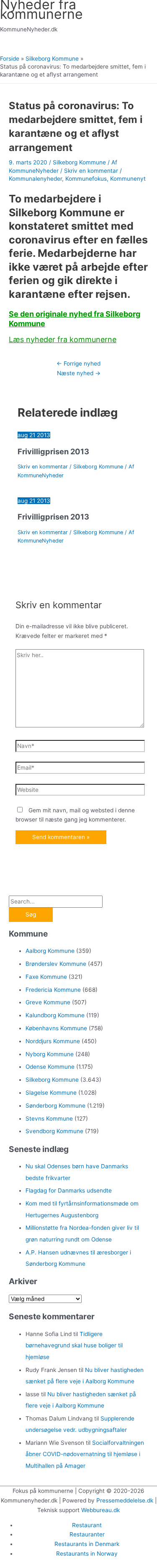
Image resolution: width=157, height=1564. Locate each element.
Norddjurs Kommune (53, 1041)
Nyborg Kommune (50, 1054)
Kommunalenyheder (35, 178)
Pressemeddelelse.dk (124, 1500)
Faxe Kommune (46, 976)
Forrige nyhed (78, 363)
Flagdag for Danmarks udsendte (69, 1190)
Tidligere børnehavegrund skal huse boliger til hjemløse (74, 1345)
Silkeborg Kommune (79, 162)
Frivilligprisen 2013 (53, 451)
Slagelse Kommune (51, 1092)
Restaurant (87, 1525)
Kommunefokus (86, 178)
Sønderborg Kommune (55, 1105)
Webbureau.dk (100, 1510)
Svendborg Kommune (54, 1131)
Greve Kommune (48, 1002)
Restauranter (87, 1534)
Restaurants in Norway (87, 1553)
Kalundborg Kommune (55, 1015)
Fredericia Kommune (53, 989)
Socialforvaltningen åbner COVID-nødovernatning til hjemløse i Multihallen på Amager (85, 1454)
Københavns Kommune (56, 1028)
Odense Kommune (50, 1066)
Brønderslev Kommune (56, 963)
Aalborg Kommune (50, 950)
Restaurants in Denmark (86, 1544)
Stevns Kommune (49, 1118)
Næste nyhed (78, 373)
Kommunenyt (128, 178)
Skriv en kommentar (91, 170)
